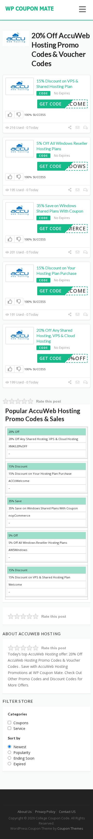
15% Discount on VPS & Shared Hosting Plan (57, 83)
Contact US (67, 812)
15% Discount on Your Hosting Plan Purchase (56, 270)
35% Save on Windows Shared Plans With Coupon (59, 208)
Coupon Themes (70, 828)
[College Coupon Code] (29, 8)
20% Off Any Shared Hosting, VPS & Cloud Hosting (55, 335)
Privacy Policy (45, 812)
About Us (25, 812)
